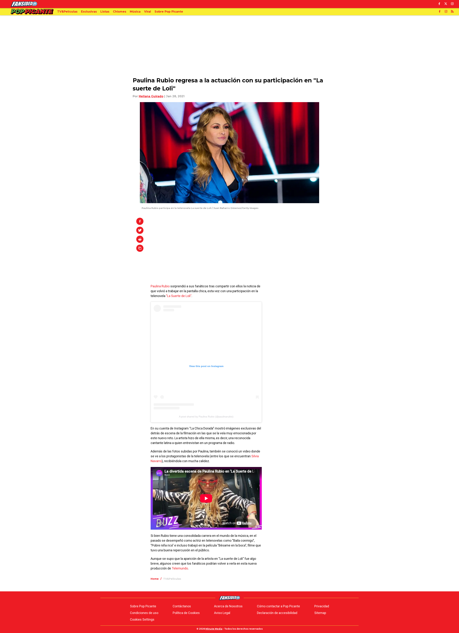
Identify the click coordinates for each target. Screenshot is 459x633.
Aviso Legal (222, 613)
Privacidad (321, 606)
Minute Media (213, 628)
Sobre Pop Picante (143, 606)
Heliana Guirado (151, 96)
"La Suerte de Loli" (178, 296)
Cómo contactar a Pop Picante (278, 606)
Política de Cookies (186, 613)
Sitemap (320, 613)
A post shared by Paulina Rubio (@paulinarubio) (206, 416)
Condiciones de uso (144, 613)
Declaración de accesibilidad (277, 613)
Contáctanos (182, 606)
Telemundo (180, 568)
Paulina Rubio (160, 286)
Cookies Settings (142, 619)
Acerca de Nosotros (228, 606)
